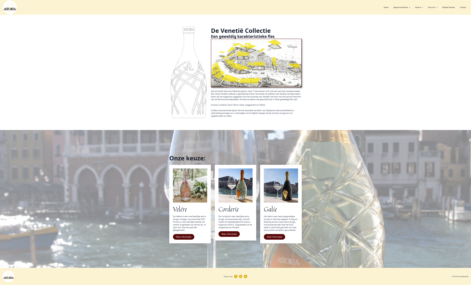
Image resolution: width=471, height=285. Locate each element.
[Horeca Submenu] (423, 7)
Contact (463, 7)
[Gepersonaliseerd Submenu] (410, 7)
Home (386, 7)
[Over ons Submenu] (437, 7)
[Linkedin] (245, 276)
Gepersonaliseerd (400, 7)
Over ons (431, 7)
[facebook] (235, 276)
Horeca (418, 7)
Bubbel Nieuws (448, 7)
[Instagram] (240, 276)
